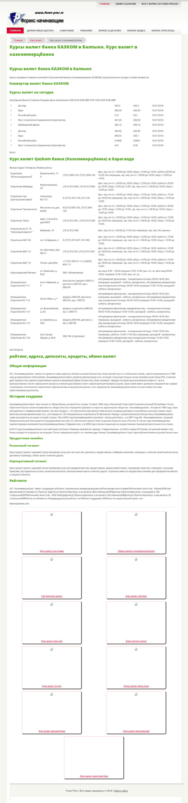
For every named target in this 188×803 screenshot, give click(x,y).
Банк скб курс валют (136, 641)
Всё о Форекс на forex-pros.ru (160, 4)
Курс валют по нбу (51, 685)
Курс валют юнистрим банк (94, 775)
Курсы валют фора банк (136, 685)
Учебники (86, 30)
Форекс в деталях (109, 30)
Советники (67, 30)
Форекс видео (136, 30)
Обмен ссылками (125, 4)
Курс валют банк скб (51, 641)
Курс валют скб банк (136, 596)
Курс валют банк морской (136, 730)
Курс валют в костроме (52, 551)
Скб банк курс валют (51, 596)
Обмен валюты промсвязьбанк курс (136, 551)
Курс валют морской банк (52, 730)
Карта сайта (121, 790)
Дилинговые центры (40, 30)
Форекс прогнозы (162, 30)
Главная (105, 4)
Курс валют (36, 40)
